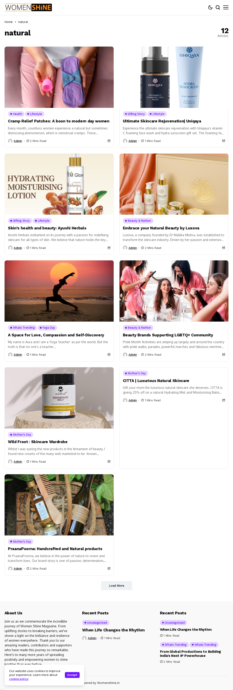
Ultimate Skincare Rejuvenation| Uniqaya (162, 121)
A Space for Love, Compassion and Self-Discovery (56, 335)
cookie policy (18, 679)
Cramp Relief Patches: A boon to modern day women (58, 121)
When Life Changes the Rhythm (113, 630)
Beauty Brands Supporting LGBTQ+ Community (168, 335)
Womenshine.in (108, 683)
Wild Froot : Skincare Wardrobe (38, 441)
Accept (72, 675)
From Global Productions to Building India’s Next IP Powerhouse (190, 654)
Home (9, 22)
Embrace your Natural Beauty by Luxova (161, 228)
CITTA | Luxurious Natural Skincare (156, 380)
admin (18, 141)
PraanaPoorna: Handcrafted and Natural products (55, 548)
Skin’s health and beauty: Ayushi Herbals (47, 228)
